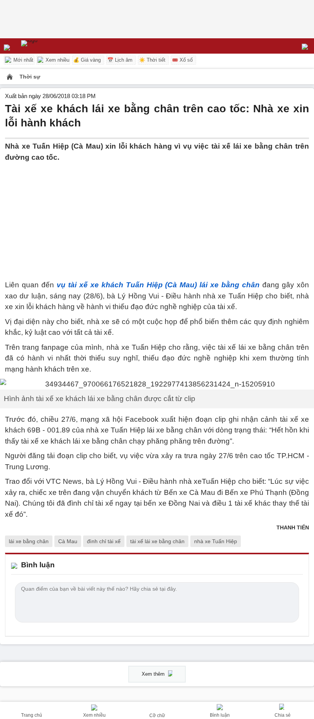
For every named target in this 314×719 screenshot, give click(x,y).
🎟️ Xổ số (182, 60)
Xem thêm (154, 674)
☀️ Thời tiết (152, 60)
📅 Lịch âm (119, 60)
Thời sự (30, 77)
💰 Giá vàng (87, 60)
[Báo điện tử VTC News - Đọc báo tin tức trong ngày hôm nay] (47, 46)
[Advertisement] (157, 216)
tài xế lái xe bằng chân (157, 541)
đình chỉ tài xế (104, 541)
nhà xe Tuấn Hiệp (215, 541)
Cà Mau (67, 541)
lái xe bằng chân (29, 541)
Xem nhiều (56, 60)
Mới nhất (22, 60)
